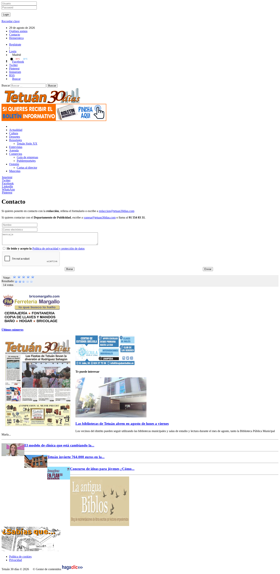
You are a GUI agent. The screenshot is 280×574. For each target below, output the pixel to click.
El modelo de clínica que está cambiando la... (59, 445)
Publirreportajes (26, 160)
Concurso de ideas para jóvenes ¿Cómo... (102, 469)
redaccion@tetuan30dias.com (116, 211)
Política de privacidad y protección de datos (58, 248)
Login (12, 51)
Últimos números (12, 329)
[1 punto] (14, 277)
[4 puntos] (28, 277)
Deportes (14, 136)
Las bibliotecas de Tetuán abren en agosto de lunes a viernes (122, 424)
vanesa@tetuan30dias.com (100, 217)
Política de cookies (20, 556)
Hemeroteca (16, 38)
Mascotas (14, 171)
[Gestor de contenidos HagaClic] (72, 569)
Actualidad (15, 129)
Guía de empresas (27, 157)
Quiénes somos (18, 31)
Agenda (14, 150)
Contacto (14, 34)
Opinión (14, 164)
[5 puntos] (33, 277)
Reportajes (15, 140)
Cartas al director (27, 167)
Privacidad (15, 560)
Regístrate (15, 44)
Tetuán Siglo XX (27, 143)
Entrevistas (15, 147)
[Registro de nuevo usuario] (54, 120)
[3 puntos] (24, 277)
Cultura (13, 133)
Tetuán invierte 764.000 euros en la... (76, 457)
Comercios (15, 153)
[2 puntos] (19, 277)
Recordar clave (11, 21)
